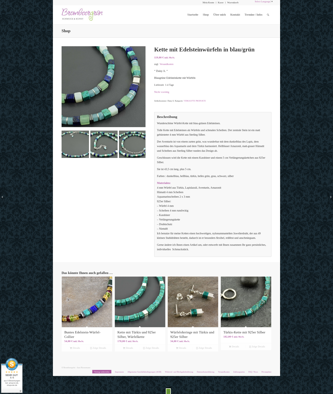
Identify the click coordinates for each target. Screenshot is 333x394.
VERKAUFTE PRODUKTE (195, 101)
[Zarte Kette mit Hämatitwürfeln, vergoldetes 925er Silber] (330, 197)
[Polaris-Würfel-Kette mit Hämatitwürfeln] (2, 197)
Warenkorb (232, 2)
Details (76, 348)
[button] (168, 391)
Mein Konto (208, 2)
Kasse (221, 2)
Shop (66, 31)
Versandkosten (166, 64)
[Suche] (268, 14)
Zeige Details (99, 348)
